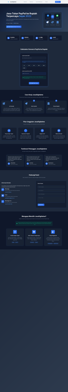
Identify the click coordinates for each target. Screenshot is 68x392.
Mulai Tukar (58, 1)
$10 (29, 65)
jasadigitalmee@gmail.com (9, 198)
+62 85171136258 (8, 192)
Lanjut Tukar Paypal (34, 83)
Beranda (25, 1)
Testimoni (31, 1)
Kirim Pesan (41, 204)
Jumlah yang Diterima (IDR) (27, 71)
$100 (44, 65)
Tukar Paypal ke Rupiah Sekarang (14, 26)
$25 (34, 65)
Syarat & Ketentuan (39, 1)
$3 (24, 65)
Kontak (46, 1)
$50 (38, 65)
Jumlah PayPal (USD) (26, 55)
